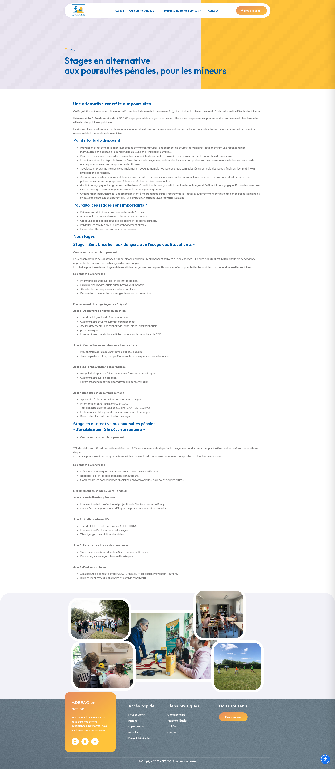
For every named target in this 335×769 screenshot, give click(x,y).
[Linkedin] (75, 741)
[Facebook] (85, 741)
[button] (143, 10)
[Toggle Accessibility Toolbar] (325, 759)
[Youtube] (95, 741)
